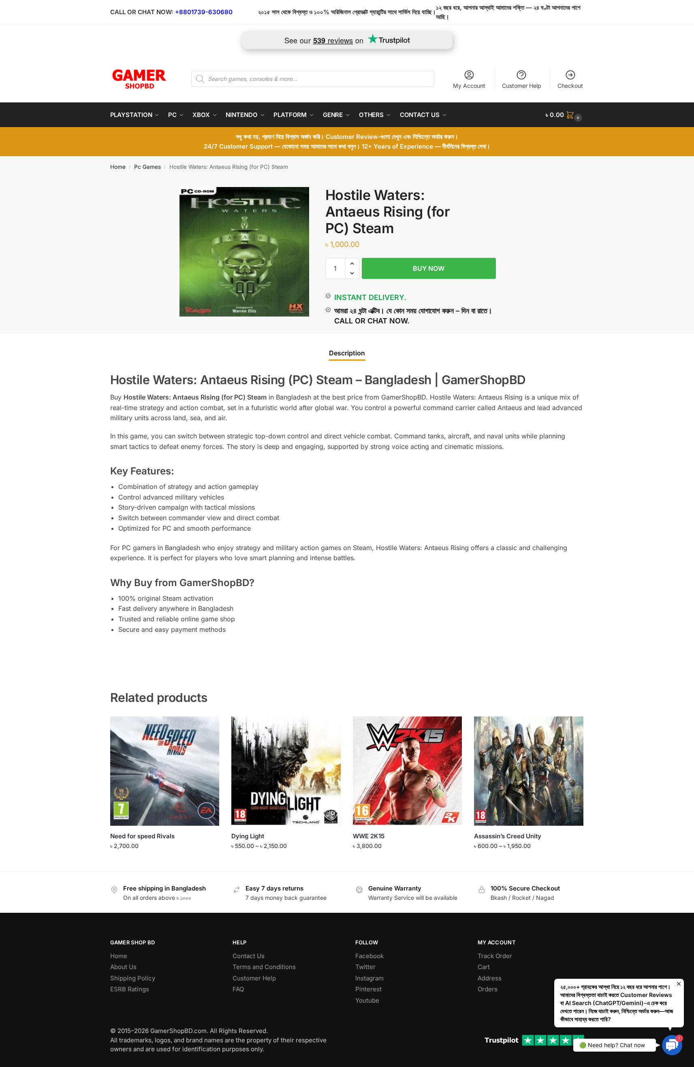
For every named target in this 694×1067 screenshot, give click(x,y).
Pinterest (368, 989)
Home (118, 167)
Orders (488, 989)
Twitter (365, 967)
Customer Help (521, 85)
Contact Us (249, 956)
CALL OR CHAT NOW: (141, 12)
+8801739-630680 (204, 12)
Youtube (367, 1000)
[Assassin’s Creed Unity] (528, 771)
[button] (565, 115)
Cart (484, 967)
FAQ (238, 989)
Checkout (570, 85)
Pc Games (147, 167)
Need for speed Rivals (142, 836)
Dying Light (247, 836)
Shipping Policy (132, 978)
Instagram (369, 978)
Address (490, 978)
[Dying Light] (286, 771)
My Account (469, 85)
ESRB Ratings (129, 989)
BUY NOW (428, 268)
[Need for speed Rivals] (165, 771)
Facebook (369, 956)
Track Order (495, 956)
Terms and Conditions (264, 967)
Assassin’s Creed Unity (507, 836)
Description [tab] (347, 353)
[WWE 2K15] (407, 771)
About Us (123, 967)
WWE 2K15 (368, 836)
